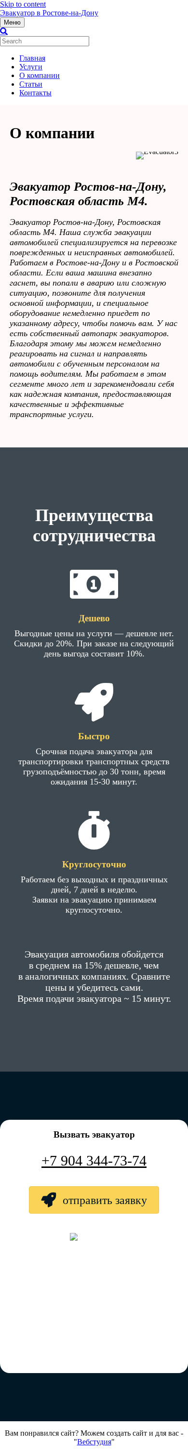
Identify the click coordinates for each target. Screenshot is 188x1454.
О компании (39, 75)
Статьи (30, 84)
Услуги (30, 67)
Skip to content (23, 4)
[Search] (4, 31)
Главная (32, 58)
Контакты (35, 93)
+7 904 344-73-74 (94, 1160)
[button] (94, 1200)
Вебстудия (94, 1442)
